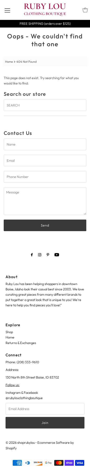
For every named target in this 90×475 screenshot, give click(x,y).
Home (9, 61)
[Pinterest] (48, 254)
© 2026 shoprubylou (20, 443)
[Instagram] (39, 254)
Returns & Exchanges (21, 343)
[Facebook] (32, 254)
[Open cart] (85, 10)
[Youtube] (56, 254)
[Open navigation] (7, 10)
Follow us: (13, 385)
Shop (9, 332)
